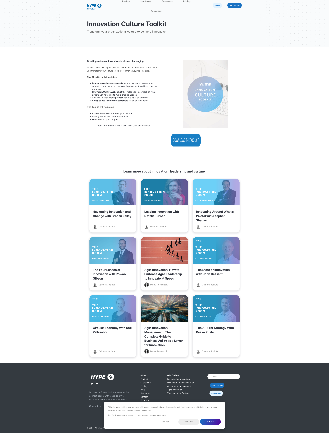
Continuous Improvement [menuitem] (179, 386)
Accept (210, 422)
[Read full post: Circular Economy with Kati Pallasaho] (112, 308)
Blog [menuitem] (142, 389)
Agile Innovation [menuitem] (174, 389)
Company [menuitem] (144, 400)
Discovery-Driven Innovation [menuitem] (180, 382)
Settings (165, 422)
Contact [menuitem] (144, 397)
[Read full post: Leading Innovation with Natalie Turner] (164, 192)
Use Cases (146, 1)
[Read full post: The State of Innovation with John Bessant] (216, 250)
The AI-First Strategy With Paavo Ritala (215, 330)
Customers (167, 1)
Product (126, 1)
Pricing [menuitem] (143, 386)
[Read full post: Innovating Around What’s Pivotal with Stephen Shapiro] (216, 192)
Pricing (186, 1)
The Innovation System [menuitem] (178, 393)
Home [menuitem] (143, 375)
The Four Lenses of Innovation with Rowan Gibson (109, 274)
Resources (156, 11)
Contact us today (98, 406)
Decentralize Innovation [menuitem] (178, 379)
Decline (189, 422)
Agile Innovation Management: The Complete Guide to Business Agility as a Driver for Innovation (163, 336)
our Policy (148, 410)
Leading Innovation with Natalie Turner (161, 214)
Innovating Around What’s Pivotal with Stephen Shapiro (215, 216)
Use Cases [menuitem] (173, 375)
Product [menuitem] (144, 379)
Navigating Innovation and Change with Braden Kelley (112, 214)
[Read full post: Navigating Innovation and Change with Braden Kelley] (112, 192)
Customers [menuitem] (145, 382)
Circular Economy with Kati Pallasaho (112, 330)
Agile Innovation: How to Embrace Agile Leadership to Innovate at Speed (163, 274)
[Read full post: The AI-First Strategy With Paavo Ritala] (216, 308)
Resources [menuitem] (145, 393)
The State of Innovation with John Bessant (213, 272)
